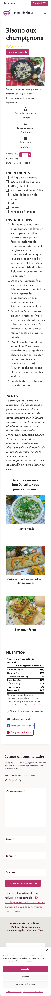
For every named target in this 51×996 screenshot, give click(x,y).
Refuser (25, 977)
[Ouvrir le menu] (45, 13)
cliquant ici (38, 705)
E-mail (11, 856)
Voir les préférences (25, 985)
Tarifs (41, 930)
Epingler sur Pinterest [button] (21, 732)
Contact (31, 930)
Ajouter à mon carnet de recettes (26, 711)
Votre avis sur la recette (20, 775)
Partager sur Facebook (22, 726)
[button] (46, 950)
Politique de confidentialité (33, 992)
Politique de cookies (14, 992)
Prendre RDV (39, 3)
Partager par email (20, 719)
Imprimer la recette (17, 52)
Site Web (11, 872)
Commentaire (15, 791)
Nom (10, 839)
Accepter (25, 969)
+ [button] (29, 154)
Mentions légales (16, 930)
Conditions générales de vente (25, 923)
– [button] (21, 154)
